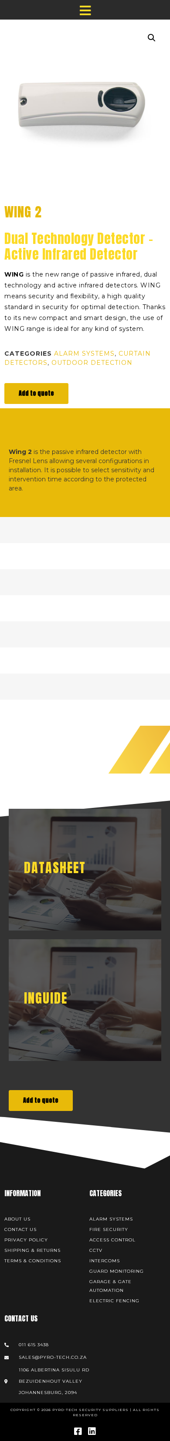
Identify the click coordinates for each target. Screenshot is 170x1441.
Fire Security (108, 1229)
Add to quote (36, 393)
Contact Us (20, 1229)
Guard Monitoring (116, 1271)
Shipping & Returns (32, 1250)
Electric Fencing (114, 1301)
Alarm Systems (84, 353)
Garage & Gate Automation (110, 1286)
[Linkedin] (92, 1431)
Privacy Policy (26, 1240)
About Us (17, 1219)
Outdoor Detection (92, 363)
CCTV (95, 1250)
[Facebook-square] (78, 1431)
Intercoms (104, 1261)
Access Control (112, 1240)
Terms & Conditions (32, 1261)
